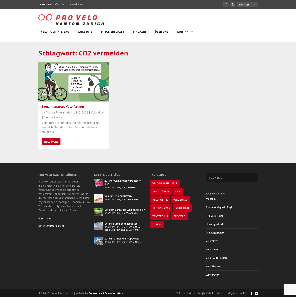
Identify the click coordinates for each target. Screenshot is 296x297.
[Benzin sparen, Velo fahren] (73, 82)
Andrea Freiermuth (58, 112)
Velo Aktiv (97, 112)
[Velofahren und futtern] (98, 198)
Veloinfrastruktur (165, 183)
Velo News (131, 187)
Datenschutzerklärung (51, 226)
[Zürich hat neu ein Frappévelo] (98, 241)
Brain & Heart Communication (106, 293)
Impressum (44, 218)
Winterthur (134, 229)
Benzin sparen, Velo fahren (63, 107)
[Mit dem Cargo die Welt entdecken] (98, 212)
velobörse (180, 199)
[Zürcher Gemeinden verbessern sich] (98, 183)
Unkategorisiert (215, 232)
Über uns (221, 293)
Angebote (85, 31)
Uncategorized (214, 224)
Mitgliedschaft (112, 31)
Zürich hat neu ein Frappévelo (121, 238)
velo (178, 191)
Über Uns (161, 31)
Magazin (139, 31)
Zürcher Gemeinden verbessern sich (122, 182)
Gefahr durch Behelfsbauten (68, 4)
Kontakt (183, 31)
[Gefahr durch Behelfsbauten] (98, 226)
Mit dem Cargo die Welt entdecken (124, 209)
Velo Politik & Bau (55, 31)
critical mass (161, 208)
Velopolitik (160, 199)
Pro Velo (180, 216)
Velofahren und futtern (118, 196)
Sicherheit (182, 208)
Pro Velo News (133, 242)
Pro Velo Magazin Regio (219, 207)
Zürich (156, 224)
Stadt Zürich (160, 191)
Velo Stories (132, 199)
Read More (51, 141)
